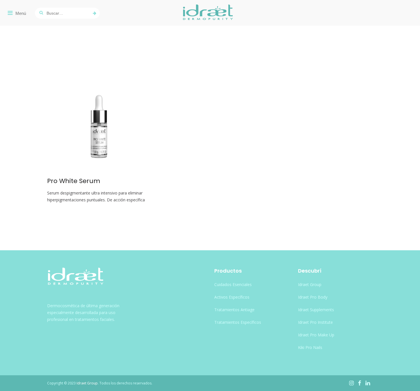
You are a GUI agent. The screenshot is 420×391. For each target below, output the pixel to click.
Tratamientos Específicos (237, 322)
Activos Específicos (231, 297)
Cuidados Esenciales (233, 284)
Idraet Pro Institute (315, 322)
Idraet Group (309, 284)
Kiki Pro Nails (310, 347)
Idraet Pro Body (312, 297)
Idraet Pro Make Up (316, 335)
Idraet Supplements (316, 309)
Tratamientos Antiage (234, 309)
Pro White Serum (73, 180)
